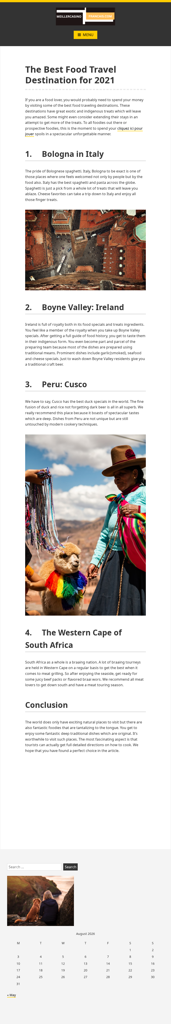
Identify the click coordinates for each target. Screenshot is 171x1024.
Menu (88, 34)
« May (11, 995)
